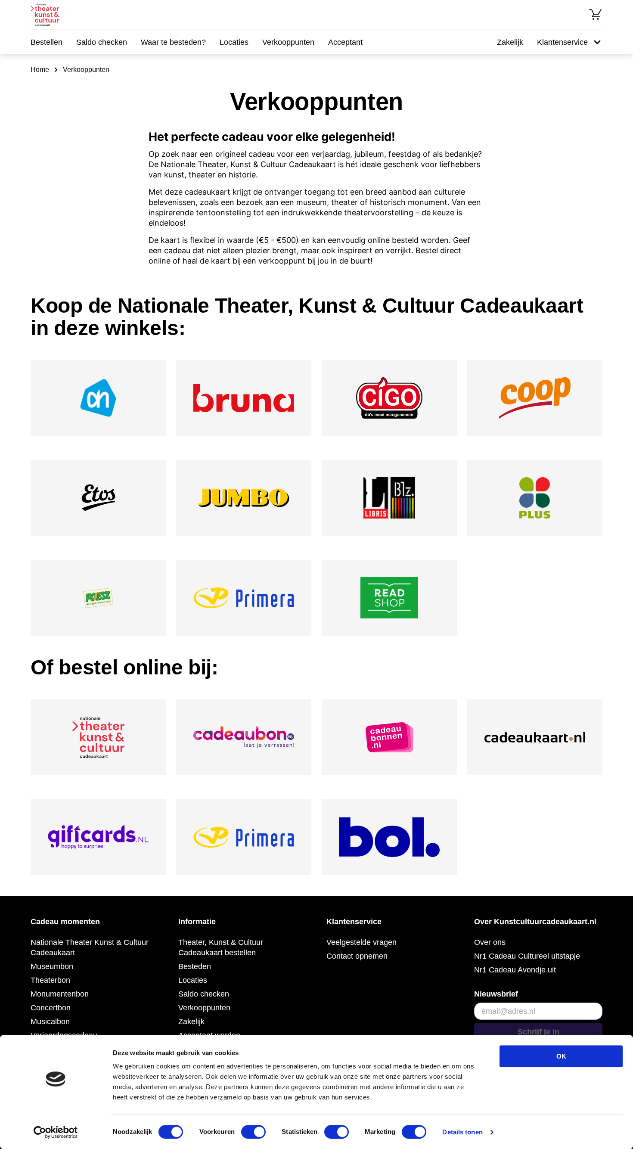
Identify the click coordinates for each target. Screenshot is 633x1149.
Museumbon (52, 966)
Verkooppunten (288, 42)
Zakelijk (510, 42)
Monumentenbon (60, 994)
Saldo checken (101, 42)
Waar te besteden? (173, 42)
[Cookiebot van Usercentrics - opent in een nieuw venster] (55, 1132)
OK (561, 1056)
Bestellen (46, 42)
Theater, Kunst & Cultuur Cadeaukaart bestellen (220, 947)
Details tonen (462, 1132)
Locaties (234, 42)
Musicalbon (50, 1021)
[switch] (253, 1132)
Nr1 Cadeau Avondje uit (515, 970)
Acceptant (345, 42)
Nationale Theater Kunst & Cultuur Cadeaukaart (90, 947)
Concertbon (51, 1007)
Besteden (194, 966)
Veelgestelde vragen (361, 942)
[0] (595, 15)
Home (40, 69)
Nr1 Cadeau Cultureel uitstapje (527, 956)
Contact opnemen (357, 956)
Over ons (490, 942)
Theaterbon (50, 980)
